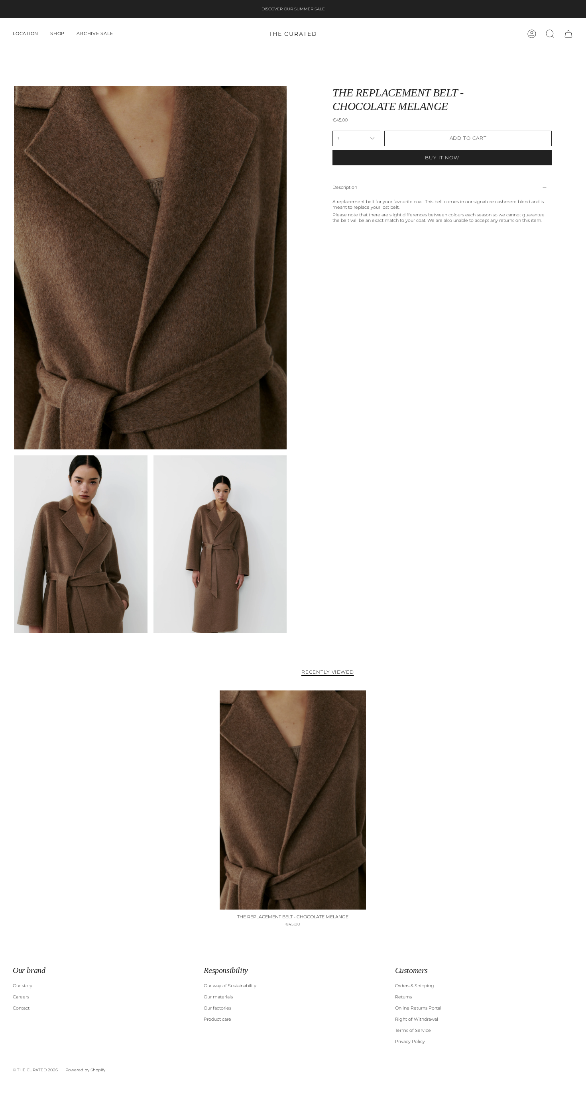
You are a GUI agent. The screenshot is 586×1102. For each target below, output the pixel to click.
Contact (21, 1008)
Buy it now (442, 158)
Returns (403, 997)
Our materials (218, 997)
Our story (22, 985)
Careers (21, 997)
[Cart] (568, 34)
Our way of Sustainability (230, 985)
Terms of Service (413, 1030)
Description (344, 187)
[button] (25, 34)
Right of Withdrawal (416, 1019)
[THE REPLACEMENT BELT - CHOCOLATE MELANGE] (293, 800)
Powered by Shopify (85, 1070)
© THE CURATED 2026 (35, 1070)
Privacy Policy (410, 1041)
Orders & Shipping (414, 985)
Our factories (217, 1008)
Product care (217, 1019)
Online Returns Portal (418, 1008)
